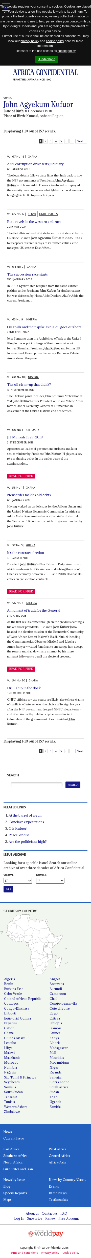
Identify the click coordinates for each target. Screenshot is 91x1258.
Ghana (9, 1033)
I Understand (46, 59)
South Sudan (13, 1092)
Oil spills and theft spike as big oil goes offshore (44, 327)
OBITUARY (32, 430)
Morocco (11, 1062)
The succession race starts (27, 274)
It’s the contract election (25, 552)
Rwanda (55, 1072)
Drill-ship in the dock (24, 688)
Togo (54, 1097)
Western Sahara (15, 1107)
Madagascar (59, 1048)
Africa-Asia (57, 1162)
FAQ (63, 1213)
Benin (8, 984)
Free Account (68, 1218)
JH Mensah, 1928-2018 (25, 437)
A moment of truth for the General (33, 610)
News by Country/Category (70, 1180)
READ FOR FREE (21, 476)
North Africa (12, 1162)
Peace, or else (19, 835)
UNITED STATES (48, 214)
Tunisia (9, 1102)
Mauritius (57, 1058)
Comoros (11, 1003)
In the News (58, 1193)
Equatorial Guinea (17, 1018)
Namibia (10, 1067)
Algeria (9, 979)
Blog (6, 1186)
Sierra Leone (59, 1082)
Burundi (56, 989)
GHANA (32, 156)
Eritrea (55, 1018)
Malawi (9, 1053)
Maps (7, 1199)
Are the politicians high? (28, 841)
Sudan (54, 1092)
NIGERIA (31, 319)
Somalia (10, 1087)
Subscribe (34, 1218)
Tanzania (10, 1097)
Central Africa (59, 1156)
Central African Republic (22, 999)
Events (54, 1186)
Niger (54, 1067)
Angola (55, 979)
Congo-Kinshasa (16, 1008)
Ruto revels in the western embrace (34, 221)
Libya (8, 1048)
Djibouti (10, 1013)
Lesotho (10, 1043)
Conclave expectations (26, 822)
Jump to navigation (6, 7)
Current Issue (13, 1138)
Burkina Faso (14, 989)
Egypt (54, 1013)
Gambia (55, 1028)
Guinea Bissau (14, 1038)
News (7, 1132)
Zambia (55, 1107)
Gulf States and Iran (18, 1169)
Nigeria (10, 1072)
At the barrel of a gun (25, 815)
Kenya (54, 1038)
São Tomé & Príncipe (20, 1077)
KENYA (32, 214)
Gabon (9, 1028)
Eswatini (10, 1023)
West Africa (57, 1149)
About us (32, 1213)
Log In (19, 1218)
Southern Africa (15, 1156)
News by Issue (14, 1180)
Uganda (55, 1102)
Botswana (57, 984)
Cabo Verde (13, 994)
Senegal (55, 1077)
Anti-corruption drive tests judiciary (35, 164)
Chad (53, 999)
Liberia (55, 1043)
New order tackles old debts (29, 495)
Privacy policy (50, 1252)
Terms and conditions (23, 1252)
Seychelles (12, 1082)
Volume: (9, 875)
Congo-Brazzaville (63, 1003)
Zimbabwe (12, 1112)
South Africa (59, 1087)
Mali (53, 1053)
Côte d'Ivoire (60, 1008)
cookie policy (55, 41)
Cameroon (58, 994)
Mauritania (12, 1058)
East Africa (11, 1149)
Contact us (50, 1213)
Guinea (55, 1033)
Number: (41, 875)
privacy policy (29, 41)
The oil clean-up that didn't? (29, 384)
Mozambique (60, 1062)
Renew (50, 1218)
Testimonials (58, 1199)
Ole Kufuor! (18, 828)
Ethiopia (56, 1023)
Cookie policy (70, 1252)
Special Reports (15, 1193)
